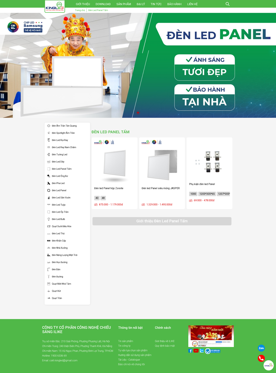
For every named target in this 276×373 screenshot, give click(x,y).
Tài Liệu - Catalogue (129, 359)
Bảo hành (174, 4)
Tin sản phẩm (125, 341)
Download (103, 4)
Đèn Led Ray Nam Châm (64, 147)
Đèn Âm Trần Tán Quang (64, 125)
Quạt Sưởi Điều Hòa (61, 226)
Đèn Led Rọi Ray (60, 140)
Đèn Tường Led (59, 154)
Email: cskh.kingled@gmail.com (59, 360)
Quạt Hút (56, 291)
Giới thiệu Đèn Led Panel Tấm (162, 221)
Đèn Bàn (56, 269)
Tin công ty (124, 345)
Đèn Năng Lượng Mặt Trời (64, 255)
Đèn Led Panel (59, 190)
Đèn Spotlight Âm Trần (63, 133)
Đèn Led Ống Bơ (60, 176)
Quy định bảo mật (165, 345)
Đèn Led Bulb (58, 219)
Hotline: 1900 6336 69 (54, 355)
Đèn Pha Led (58, 183)
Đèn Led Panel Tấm (62, 169)
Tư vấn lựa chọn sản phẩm (132, 350)
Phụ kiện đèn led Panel (202, 184)
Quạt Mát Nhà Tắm (61, 284)
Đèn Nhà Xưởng (60, 248)
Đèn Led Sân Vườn (61, 197)
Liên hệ (192, 4)
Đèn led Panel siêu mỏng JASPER (161, 188)
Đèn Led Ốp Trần (60, 212)
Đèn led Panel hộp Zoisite (108, 188)
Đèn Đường (57, 276)
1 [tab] (138, 113)
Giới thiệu (83, 4)
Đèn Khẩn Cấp (59, 240)
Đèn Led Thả (58, 233)
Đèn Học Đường (59, 262)
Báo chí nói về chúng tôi (131, 364)
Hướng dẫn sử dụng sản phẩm (134, 355)
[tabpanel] (138, 65)
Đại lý (141, 4)
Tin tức (156, 4)
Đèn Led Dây (58, 161)
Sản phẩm (123, 4)
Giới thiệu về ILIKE (165, 341)
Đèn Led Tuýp (58, 204)
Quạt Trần (57, 298)
